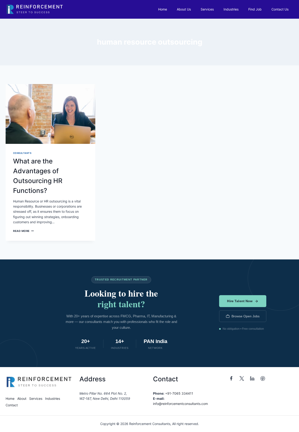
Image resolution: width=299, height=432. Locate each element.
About (21, 398)
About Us (184, 9)
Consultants (22, 153)
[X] (241, 378)
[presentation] (50, 114)
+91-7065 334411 (179, 393)
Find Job (255, 9)
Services (207, 9)
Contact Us (279, 9)
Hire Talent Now (240, 301)
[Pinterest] (262, 378)
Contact (12, 405)
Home (162, 9)
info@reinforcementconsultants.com (180, 404)
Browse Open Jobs (245, 316)
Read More (23, 231)
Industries (231, 9)
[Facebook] (231, 378)
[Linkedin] (252, 378)
